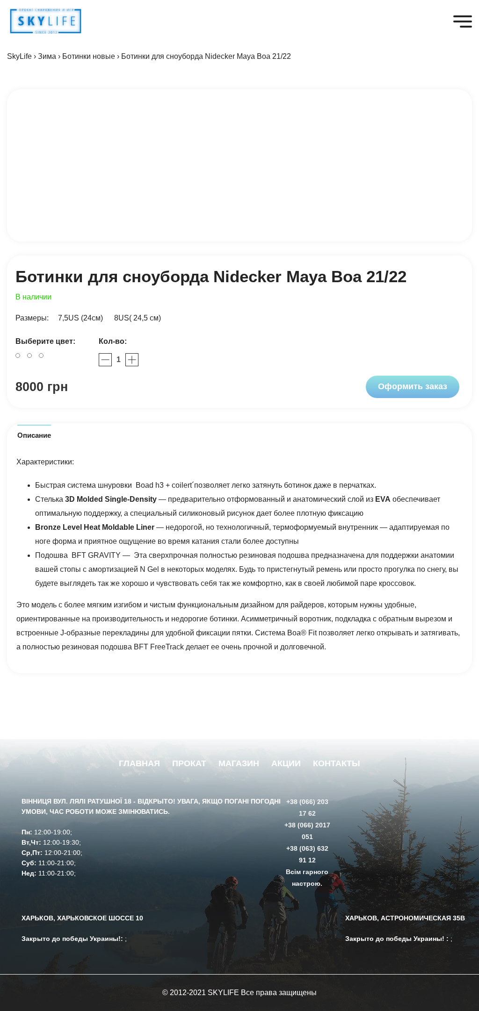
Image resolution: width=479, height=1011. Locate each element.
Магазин (238, 763)
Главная (139, 763)
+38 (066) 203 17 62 (307, 807)
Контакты (336, 763)
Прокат (189, 763)
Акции (286, 763)
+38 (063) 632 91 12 (307, 854)
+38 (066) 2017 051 (307, 830)
